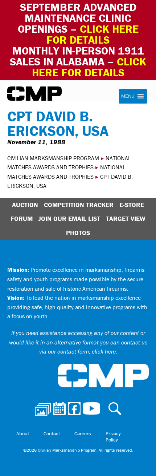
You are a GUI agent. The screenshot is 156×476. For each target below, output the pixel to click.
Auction (25, 205)
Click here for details (92, 34)
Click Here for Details (89, 67)
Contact (52, 433)
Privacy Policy (113, 436)
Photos (78, 233)
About (22, 433)
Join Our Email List (69, 218)
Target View (125, 218)
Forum (22, 218)
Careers (82, 433)
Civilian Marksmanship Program (34, 93)
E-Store (131, 205)
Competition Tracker (79, 205)
